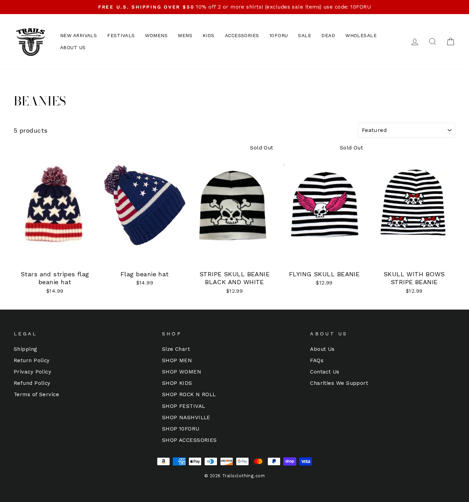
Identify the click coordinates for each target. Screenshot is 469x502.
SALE (304, 35)
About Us (322, 349)
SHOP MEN (177, 360)
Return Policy (32, 360)
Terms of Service (36, 394)
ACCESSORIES (242, 35)
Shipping (25, 349)
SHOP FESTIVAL (183, 406)
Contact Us (325, 372)
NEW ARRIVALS (78, 35)
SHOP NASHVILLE (186, 417)
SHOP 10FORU (180, 429)
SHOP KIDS (177, 383)
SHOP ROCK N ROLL (189, 394)
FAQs (316, 360)
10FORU (279, 35)
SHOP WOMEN (182, 372)
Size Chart (176, 349)
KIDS (209, 35)
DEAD (328, 35)
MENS (185, 35)
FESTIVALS (121, 35)
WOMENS (156, 35)
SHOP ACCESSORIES (189, 440)
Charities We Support (339, 383)
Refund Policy (32, 383)
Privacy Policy (32, 372)
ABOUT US (73, 47)
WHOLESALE (361, 35)
